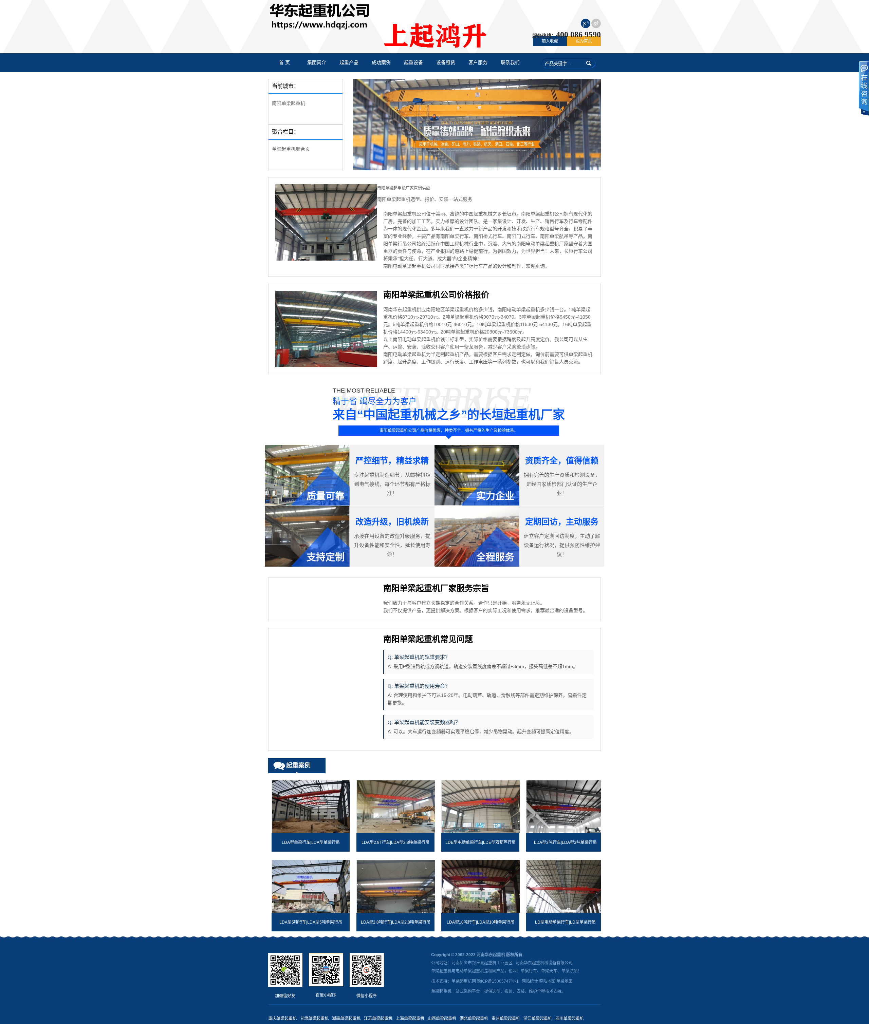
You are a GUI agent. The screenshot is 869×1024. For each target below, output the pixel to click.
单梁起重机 (441, 971)
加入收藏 (550, 41)
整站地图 (547, 981)
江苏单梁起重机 (378, 1018)
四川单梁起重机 (569, 1018)
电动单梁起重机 (470, 971)
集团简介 (316, 62)
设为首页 (584, 41)
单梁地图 (564, 981)
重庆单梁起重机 (282, 1018)
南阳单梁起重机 (288, 103)
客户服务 (477, 62)
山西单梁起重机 (442, 1018)
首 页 (284, 62)
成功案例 (381, 62)
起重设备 (413, 62)
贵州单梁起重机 (506, 1018)
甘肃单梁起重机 (314, 1018)
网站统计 (530, 981)
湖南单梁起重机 (346, 1018)
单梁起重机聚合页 (291, 149)
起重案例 (298, 765)
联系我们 (510, 62)
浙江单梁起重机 (537, 1018)
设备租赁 (445, 62)
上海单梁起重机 (410, 1018)
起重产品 (348, 62)
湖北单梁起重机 (474, 1018)
